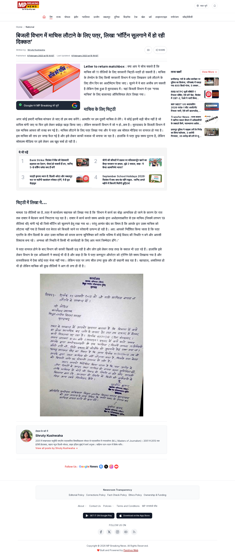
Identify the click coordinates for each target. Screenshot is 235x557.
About (81, 506)
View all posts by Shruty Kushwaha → (56, 448)
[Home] (44, 17)
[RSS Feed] (134, 532)
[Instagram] (117, 532)
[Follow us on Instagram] (111, 466)
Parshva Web (131, 550)
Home (19, 27)
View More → (209, 71)
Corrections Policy (96, 495)
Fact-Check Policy (117, 495)
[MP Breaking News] (28, 5)
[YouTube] (126, 532)
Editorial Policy (76, 495)
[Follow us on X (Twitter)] (106, 466)
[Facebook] (101, 532)
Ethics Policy (135, 495)
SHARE (161, 50)
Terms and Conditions (128, 506)
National (30, 27)
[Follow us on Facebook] (101, 466)
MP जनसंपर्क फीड (149, 506)
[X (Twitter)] (109, 532)
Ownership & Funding (155, 495)
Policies (107, 506)
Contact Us (95, 506)
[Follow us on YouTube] (116, 466)
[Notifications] (215, 6)
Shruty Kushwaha (36, 50)
